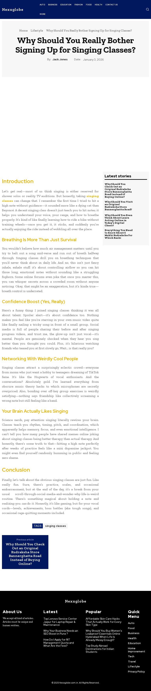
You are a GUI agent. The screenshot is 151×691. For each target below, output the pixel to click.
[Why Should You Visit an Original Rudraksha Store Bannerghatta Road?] (140, 205)
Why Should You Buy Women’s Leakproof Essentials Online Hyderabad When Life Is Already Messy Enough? (104, 635)
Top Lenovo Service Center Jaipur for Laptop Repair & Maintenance (60, 622)
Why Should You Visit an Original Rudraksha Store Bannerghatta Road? (119, 205)
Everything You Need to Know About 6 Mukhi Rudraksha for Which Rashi (119, 234)
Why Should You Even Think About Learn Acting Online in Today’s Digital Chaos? (118, 220)
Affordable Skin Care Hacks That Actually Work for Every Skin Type (103, 622)
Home (23, 30)
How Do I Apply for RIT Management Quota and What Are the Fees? (58, 642)
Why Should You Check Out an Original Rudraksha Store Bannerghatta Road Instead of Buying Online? (25, 554)
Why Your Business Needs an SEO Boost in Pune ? (60, 632)
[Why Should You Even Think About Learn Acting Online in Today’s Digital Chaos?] (140, 220)
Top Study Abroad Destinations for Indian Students (100, 649)
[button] (147, 9)
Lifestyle (37, 30)
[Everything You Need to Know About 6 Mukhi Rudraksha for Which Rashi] (140, 234)
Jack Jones (60, 59)
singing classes (55, 526)
